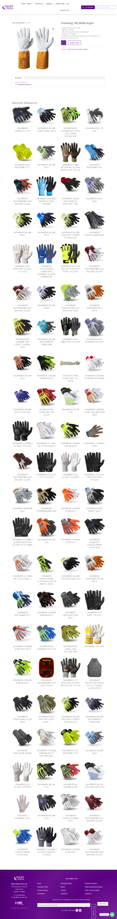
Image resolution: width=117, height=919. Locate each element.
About (29, 4)
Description (18, 78)
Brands (49, 4)
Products (39, 4)
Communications (42, 890)
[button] (53, 29)
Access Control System (92, 890)
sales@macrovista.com (25, 84)
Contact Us (64, 10)
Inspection (64, 893)
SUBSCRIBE (102, 904)
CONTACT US (94, 911)
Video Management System (93, 887)
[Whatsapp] (112, 914)
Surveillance (41, 893)
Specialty (79, 49)
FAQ (68, 4)
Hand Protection (20, 22)
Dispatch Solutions (91, 883)
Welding (85, 49)
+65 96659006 (89, 7)
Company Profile (42, 887)
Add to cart (74, 42)
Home (23, 4)
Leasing (63, 890)
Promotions (60, 4)
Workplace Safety (66, 883)
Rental (63, 887)
